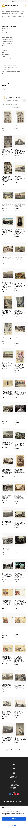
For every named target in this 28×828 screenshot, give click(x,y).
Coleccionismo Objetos (7, 43)
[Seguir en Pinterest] (15, 794)
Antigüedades (5, 28)
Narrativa (13, 13)
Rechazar (14, 825)
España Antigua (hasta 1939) (10, 65)
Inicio (3, 11)
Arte (3, 30)
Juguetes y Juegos (6, 54)
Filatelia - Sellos (5, 48)
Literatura (8, 13)
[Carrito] (19, 1)
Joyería (3, 52)
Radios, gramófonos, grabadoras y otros (11, 71)
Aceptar (14, 818)
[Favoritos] (21, 1)
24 (19, 749)
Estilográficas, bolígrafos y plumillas (10, 45)
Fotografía (4, 50)
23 (17, 749)
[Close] (26, 807)
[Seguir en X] (13, 794)
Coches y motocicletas (7, 37)
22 (14, 749)
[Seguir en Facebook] (10, 794)
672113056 (4, 89)
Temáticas (6, 69)
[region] (14, 817)
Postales (4, 63)
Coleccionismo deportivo (7, 41)
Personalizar (14, 821)
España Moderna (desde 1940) (10, 67)
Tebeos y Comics (6, 76)
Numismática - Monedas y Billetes (9, 61)
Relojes (3, 73)
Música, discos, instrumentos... (9, 58)
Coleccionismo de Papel (7, 39)
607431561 (4, 88)
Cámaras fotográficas (7, 32)
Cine (3, 35)
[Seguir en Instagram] (18, 794)
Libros (6, 11)
